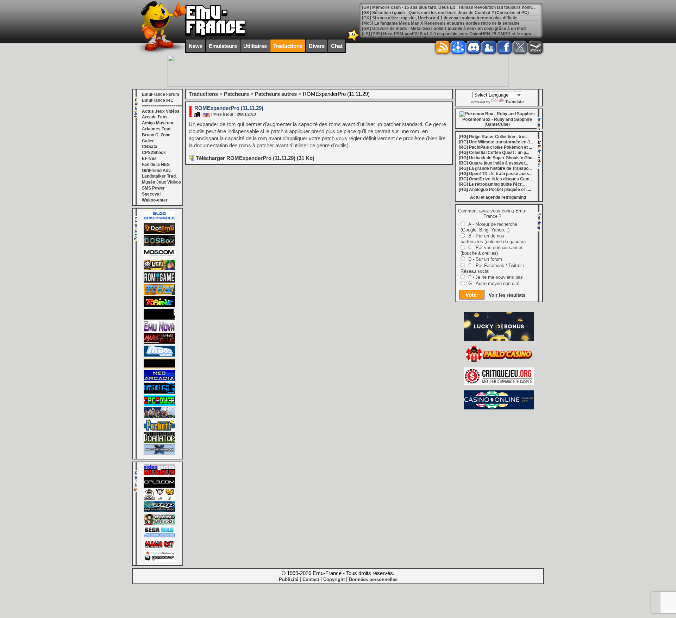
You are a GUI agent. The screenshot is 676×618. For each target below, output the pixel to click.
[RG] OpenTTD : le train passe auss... (495, 173)
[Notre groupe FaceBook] (489, 47)
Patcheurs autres (276, 94)
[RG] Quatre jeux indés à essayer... (493, 163)
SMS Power (153, 188)
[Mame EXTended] (159, 547)
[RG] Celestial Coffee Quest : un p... (494, 152)
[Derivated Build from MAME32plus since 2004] (159, 342)
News (195, 46)
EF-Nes (149, 158)
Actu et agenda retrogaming (498, 197)
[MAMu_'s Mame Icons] (159, 498)
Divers (317, 46)
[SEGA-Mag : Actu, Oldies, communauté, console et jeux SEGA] (159, 535)
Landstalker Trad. (159, 176)
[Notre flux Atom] (458, 47)
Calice (148, 140)
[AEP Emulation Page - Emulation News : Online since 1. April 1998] (159, 510)
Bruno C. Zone (156, 134)
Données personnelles (373, 579)
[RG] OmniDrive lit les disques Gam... (496, 179)
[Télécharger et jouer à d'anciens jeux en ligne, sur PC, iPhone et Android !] (159, 232)
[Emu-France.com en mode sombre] (353, 40)
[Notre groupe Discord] (473, 47)
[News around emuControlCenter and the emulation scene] (159, 453)
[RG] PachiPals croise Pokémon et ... (495, 147)
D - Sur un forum (485, 259)
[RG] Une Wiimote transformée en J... (496, 142)
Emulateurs (223, 46)
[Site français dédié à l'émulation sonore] (159, 486)
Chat (337, 46)
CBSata (149, 146)
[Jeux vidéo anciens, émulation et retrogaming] (159, 330)
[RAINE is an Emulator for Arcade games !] (159, 305)
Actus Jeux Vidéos (161, 111)
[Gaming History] (159, 392)
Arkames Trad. (156, 128)
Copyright (334, 579)
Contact (310, 579)
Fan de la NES (156, 164)
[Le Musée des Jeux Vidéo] (159, 473)
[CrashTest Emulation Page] (159, 523)
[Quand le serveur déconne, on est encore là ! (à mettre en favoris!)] (159, 220)
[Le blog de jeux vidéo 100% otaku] (159, 318)
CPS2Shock (154, 152)
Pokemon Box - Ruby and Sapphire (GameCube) (497, 122)
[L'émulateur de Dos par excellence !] (159, 244)
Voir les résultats (507, 295)
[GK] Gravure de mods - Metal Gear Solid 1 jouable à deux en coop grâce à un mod (444, 28)
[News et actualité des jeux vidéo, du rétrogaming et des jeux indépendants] (159, 281)
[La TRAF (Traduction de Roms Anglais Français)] (159, 416)
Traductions (287, 46)
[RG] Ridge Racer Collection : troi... (493, 136)
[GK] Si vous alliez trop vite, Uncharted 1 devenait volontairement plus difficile (439, 18)
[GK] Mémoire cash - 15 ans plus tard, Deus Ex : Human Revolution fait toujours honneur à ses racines (464, 7)
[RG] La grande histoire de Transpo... (495, 168)
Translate (514, 101)
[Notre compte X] (520, 47)
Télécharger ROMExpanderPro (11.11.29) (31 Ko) (255, 158)
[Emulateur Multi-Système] (159, 441)
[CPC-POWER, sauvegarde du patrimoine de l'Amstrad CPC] (159, 404)
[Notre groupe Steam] (535, 47)
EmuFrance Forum (160, 94)
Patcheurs (236, 94)
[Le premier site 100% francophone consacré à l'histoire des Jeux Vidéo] (159, 293)
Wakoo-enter (155, 200)
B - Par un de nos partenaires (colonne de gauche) (493, 238)
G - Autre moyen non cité (493, 283)
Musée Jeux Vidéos (161, 182)
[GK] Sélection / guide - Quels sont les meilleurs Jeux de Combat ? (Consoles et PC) (445, 12)
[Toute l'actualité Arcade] (159, 379)
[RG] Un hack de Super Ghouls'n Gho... (497, 157)
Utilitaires (255, 46)
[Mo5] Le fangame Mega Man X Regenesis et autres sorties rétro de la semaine (441, 23)
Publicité (288, 579)
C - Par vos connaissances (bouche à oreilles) (492, 250)
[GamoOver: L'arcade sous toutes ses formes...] (159, 560)
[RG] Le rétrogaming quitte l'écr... (492, 184)
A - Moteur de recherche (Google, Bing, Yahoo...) (489, 227)
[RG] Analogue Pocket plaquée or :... (495, 189)
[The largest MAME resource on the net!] (159, 355)
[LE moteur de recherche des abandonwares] (159, 367)
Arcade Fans (155, 117)
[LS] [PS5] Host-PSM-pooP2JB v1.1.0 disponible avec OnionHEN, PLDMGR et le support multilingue (460, 33)
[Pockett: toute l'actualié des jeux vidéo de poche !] (159, 429)
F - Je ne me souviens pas (495, 277)
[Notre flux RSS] (442, 47)
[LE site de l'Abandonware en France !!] (159, 268)
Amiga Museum (157, 122)
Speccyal (151, 194)
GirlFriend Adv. (156, 170)
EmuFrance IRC (158, 100)
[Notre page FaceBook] (504, 47)
